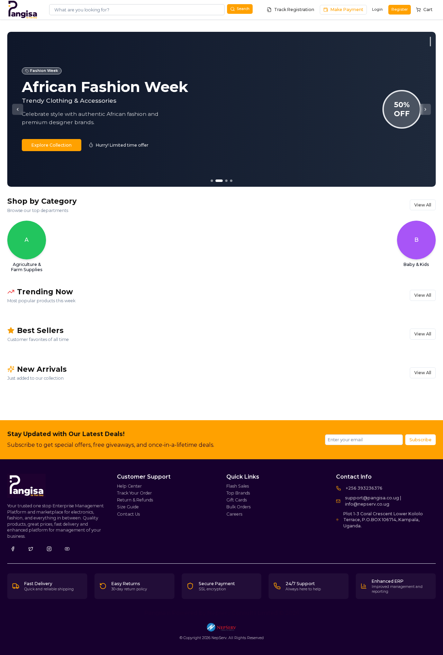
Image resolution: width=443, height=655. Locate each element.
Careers (234, 514)
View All (422, 204)
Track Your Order (134, 493)
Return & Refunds (135, 499)
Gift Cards (236, 499)
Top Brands (238, 493)
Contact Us (128, 514)
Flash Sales (237, 486)
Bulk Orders (238, 506)
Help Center (129, 486)
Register (399, 9)
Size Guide (128, 506)
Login (377, 9)
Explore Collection (51, 145)
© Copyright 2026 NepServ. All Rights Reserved (222, 638)
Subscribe (420, 439)
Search (243, 9)
